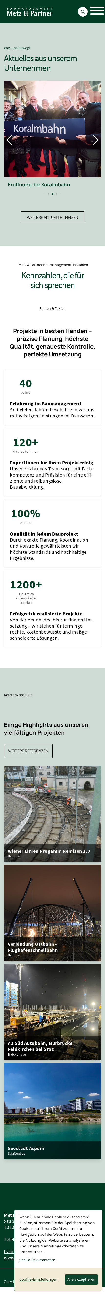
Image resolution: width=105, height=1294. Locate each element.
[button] (48, 193)
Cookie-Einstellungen (38, 1279)
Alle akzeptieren (81, 1279)
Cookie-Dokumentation (37, 1260)
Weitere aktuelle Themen (52, 217)
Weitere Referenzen (28, 751)
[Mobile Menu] (94, 11)
